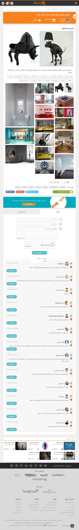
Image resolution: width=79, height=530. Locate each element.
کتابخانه (63, 80)
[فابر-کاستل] (49, 491)
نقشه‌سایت (71, 515)
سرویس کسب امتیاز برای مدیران (48, 510)
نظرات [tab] (58, 212)
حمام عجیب (44, 76)
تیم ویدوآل (19, 510)
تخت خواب (34, 76)
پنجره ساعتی (23, 80)
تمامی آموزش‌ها (70, 502)
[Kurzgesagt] (39, 479)
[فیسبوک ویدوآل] (35, 466)
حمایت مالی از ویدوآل (33, 505)
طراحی (62, 187)
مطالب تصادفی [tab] (70, 439)
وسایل (60, 76)
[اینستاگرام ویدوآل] (45, 466)
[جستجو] (12, 3)
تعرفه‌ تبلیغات (18, 507)
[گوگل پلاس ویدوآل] (21, 466)
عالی (38, 187)
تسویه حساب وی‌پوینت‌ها (67, 513)
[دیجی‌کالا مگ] (58, 475)
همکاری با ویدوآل (34, 507)
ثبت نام (72, 507)
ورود (73, 505)
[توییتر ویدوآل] (16, 466)
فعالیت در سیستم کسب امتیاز (49, 507)
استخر (70, 80)
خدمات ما (19, 505)
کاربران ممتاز (71, 510)
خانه (73, 9)
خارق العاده (53, 187)
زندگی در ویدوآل (17, 513)
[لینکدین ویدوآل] (31, 466)
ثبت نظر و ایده (35, 510)
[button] (3, 3)
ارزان (31, 187)
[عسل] (31, 491)
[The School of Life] (18, 475)
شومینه (47, 80)
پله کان (33, 80)
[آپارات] (44, 475)
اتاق (26, 76)
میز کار (40, 80)
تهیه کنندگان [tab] (21, 212)
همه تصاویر (68, 76)
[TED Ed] (30, 475)
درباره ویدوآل (18, 502)
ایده (18, 187)
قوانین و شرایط (52, 502)
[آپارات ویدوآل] (11, 466)
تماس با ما (36, 502)
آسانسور (55, 80)
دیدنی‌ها (68, 9)
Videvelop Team (52, 525)
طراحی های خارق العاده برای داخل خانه (55, 9)
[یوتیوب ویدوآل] (26, 466)
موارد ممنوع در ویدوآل (50, 505)
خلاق (24, 187)
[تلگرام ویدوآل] (40, 466)
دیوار (10, 76)
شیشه (53, 76)
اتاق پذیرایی (18, 76)
